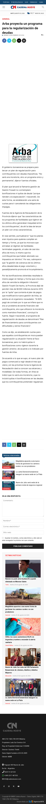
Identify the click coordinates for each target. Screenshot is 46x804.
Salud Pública (9, 645)
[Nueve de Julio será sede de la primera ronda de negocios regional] (8, 485)
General (6, 19)
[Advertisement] (23, 69)
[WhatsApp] (14, 40)
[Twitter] (9, 40)
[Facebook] (4, 40)
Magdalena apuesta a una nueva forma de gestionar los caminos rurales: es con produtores (27, 463)
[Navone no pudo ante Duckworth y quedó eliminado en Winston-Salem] (23, 569)
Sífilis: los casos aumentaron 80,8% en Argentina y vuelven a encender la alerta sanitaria (20, 639)
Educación (8, 675)
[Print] (24, 40)
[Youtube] (18, 786)
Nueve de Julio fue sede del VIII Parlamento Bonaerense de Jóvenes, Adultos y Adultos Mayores (22, 670)
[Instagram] (9, 786)
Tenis (7, 584)
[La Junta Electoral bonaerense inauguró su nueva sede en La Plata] (8, 475)
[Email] (19, 40)
